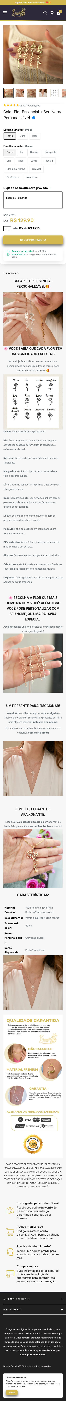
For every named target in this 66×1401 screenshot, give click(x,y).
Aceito (12, 1392)
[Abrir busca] (45, 13)
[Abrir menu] (5, 12)
